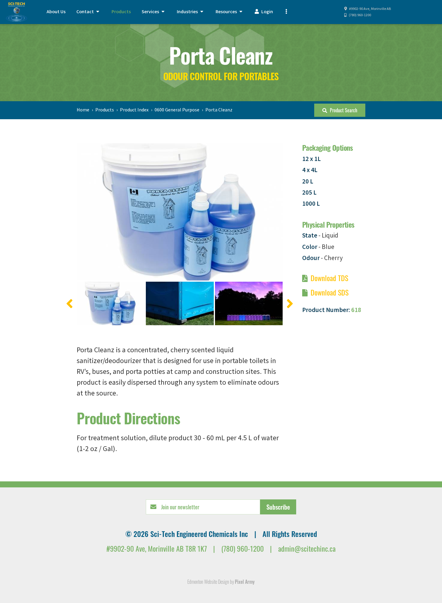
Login (266, 12)
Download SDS (329, 292)
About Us (56, 12)
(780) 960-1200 (359, 15)
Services (151, 12)
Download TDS (329, 277)
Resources (227, 12)
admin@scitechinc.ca (307, 548)
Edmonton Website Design (208, 581)
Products (121, 12)
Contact (85, 12)
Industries (188, 12)
